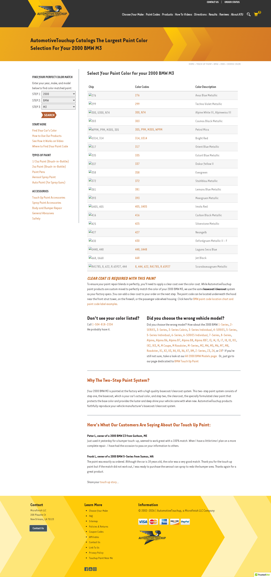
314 (137, 138)
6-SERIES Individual (195, 335)
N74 (143, 112)
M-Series (193, 345)
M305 (150, 129)
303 (137, 121)
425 (137, 223)
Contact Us (38, 528)
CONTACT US (213, 2)
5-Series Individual (158, 335)
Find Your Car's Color (44, 130)
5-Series (231, 330)
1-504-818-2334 (102, 324)
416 (137, 215)
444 (140, 266)
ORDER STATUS (232, 2)
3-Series (162, 330)
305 (137, 129)
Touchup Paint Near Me (101, 558)
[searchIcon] (249, 14)
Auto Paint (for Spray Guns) (48, 182)
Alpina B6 (161, 340)
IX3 (154, 345)
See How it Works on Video (47, 141)
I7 (222, 340)
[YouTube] (90, 568)
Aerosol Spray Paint (44, 177)
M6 (216, 345)
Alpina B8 (187, 340)
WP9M (158, 129)
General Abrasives (43, 213)
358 (137, 172)
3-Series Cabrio (177, 330)
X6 (183, 350)
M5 (211, 345)
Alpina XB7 (201, 340)
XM (192, 350)
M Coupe (166, 345)
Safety (36, 218)
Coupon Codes (96, 531)
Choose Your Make (98, 510)
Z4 (213, 350)
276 (137, 95)
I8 (226, 340)
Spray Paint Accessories (46, 202)
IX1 (234, 340)
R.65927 (165, 266)
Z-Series (200, 350)
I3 (210, 340)
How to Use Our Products (47, 136)
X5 (178, 350)
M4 (207, 345)
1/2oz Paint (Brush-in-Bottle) (50, 161)
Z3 (208, 350)
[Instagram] (95, 568)
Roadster (152, 350)
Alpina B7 (174, 340)
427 (137, 232)
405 (137, 206)
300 (137, 112)
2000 (222, 64)
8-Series (226, 335)
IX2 (149, 345)
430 (137, 241)
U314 (144, 138)
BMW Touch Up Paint (186, 361)
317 (137, 146)
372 (137, 181)
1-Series (223, 324)
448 (137, 249)
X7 (187, 350)
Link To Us (94, 547)
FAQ (91, 516)
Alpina (150, 340)
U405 (144, 206)
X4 (174, 350)
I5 (218, 340)
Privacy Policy (96, 552)
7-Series (214, 335)
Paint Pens (38, 172)
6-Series (176, 335)
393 (137, 198)
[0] (255, 16)
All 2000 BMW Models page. (201, 356)
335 (137, 155)
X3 (169, 350)
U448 (144, 249)
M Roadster (179, 345)
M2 (202, 345)
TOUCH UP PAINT (204, 64)
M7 (221, 345)
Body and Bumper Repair (47, 208)
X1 (160, 350)
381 (137, 189)
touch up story (108, 482)
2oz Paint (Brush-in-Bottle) (49, 166)
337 (137, 164)
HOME (191, 64)
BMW (216, 64)
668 (137, 258)
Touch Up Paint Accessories (48, 197)
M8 (226, 345)
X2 (165, 350)
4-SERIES (219, 330)
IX (229, 340)
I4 (214, 340)
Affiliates (94, 537)
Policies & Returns (98, 526)
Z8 (220, 350)
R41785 (154, 266)
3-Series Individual (200, 330)
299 (137, 104)
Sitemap (93, 521)
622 (146, 266)
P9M (143, 129)
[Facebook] (86, 568)
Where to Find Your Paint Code (50, 146)
